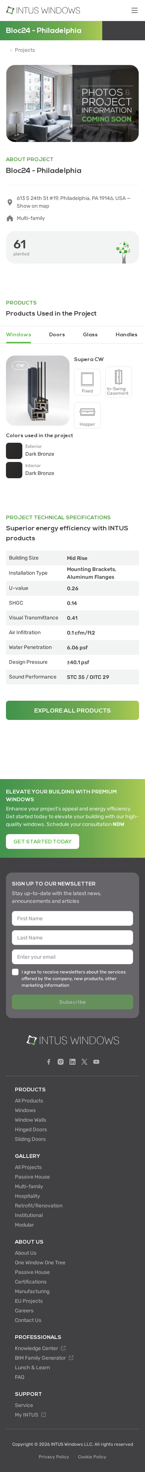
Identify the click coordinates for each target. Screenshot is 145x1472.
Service (24, 1405)
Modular (24, 1225)
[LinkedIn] (72, 1062)
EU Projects (29, 1301)
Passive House (32, 1177)
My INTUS (27, 1415)
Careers (24, 1311)
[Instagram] (61, 1062)
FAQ (19, 1377)
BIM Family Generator (41, 1358)
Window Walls (30, 1120)
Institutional (29, 1215)
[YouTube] (96, 1062)
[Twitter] (84, 1062)
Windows (25, 1110)
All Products (29, 1101)
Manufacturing (32, 1291)
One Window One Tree (40, 1262)
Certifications (30, 1282)
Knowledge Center (37, 1348)
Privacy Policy (54, 1456)
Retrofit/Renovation (38, 1206)
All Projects (28, 1167)
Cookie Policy (92, 1456)
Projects (25, 50)
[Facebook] (49, 1062)
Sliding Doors (30, 1139)
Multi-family (29, 1186)
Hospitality (27, 1196)
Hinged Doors (31, 1129)
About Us (25, 1253)
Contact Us (28, 1320)
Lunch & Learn (32, 1367)
